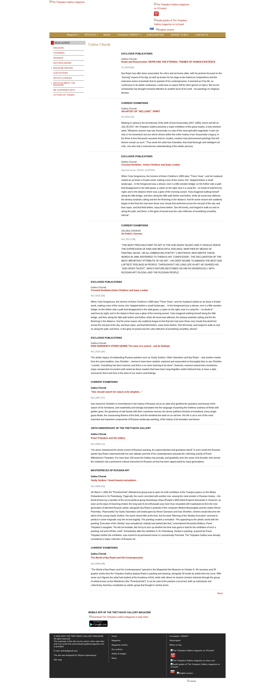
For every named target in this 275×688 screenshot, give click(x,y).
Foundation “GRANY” (128, 35)
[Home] (67, 2)
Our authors (117, 649)
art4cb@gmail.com (69, 651)
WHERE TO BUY (180, 35)
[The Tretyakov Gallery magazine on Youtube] (156, 15)
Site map (58, 659)
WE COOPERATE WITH (64, 90)
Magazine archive (120, 645)
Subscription (175, 640)
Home (114, 636)
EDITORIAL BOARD (62, 63)
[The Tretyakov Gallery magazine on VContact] (171, 8)
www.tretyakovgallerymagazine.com (88, 644)
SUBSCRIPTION (155, 35)
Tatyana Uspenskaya (86, 655)
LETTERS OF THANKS (63, 95)
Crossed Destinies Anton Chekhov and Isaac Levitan (119, 290)
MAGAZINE (58, 48)
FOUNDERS (58, 53)
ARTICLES (90, 35)
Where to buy (175, 645)
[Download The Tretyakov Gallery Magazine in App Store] (118, 617)
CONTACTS (201, 35)
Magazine (72, 35)
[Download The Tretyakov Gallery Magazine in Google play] (98, 627)
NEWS (106, 35)
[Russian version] (152, 30)
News (114, 658)
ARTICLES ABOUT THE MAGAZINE (64, 84)
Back (220, 593)
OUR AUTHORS (60, 73)
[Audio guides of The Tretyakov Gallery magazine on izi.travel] (171, 24)
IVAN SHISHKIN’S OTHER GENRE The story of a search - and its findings (130, 346)
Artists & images (119, 653)
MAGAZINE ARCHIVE (63, 68)
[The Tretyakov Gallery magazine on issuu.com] (192, 660)
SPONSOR (58, 58)
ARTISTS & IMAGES (62, 78)
